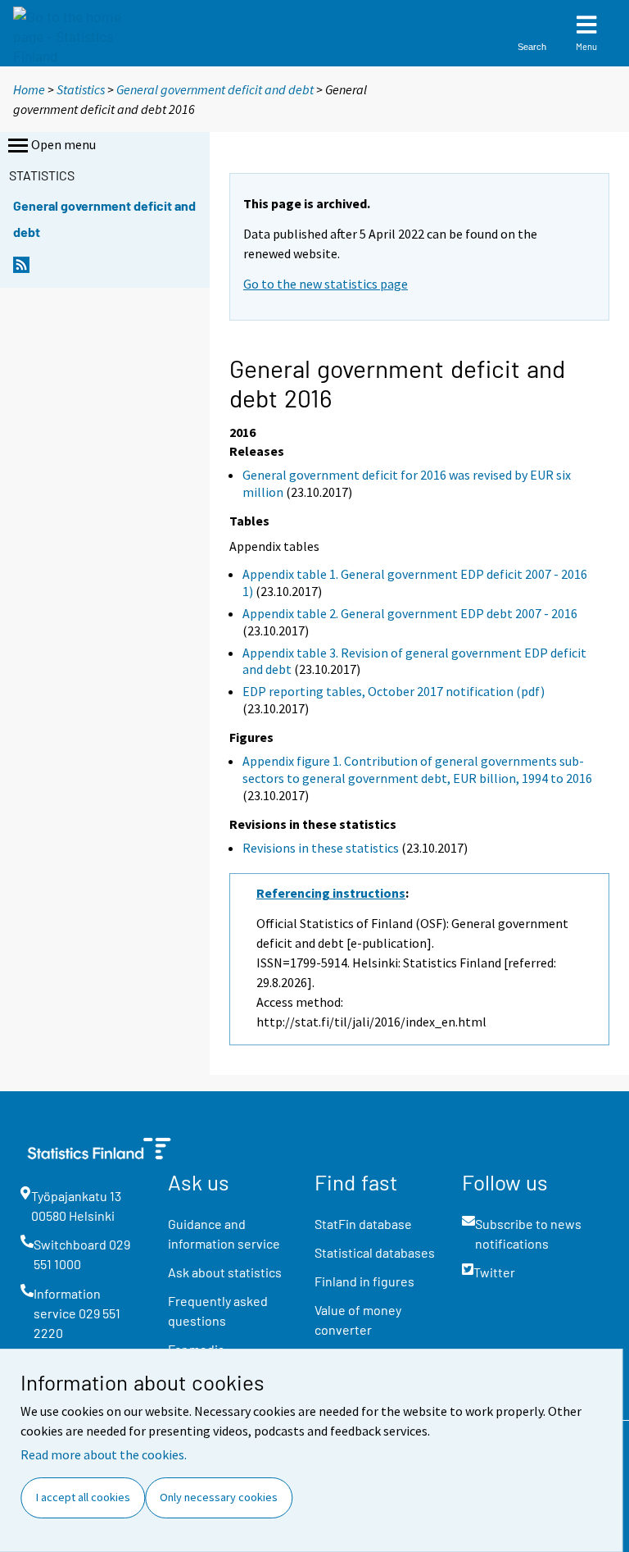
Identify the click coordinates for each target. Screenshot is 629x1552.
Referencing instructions (330, 893)
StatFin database (363, 1223)
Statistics (81, 89)
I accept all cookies (83, 1497)
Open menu (63, 144)
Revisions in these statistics (320, 848)
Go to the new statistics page (325, 283)
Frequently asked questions (218, 1310)
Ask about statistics (225, 1272)
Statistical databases (374, 1252)
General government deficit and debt (215, 89)
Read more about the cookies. (103, 1454)
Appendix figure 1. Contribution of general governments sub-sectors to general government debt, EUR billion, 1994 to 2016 (417, 769)
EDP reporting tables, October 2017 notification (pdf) (393, 691)
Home (29, 89)
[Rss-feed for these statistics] (21, 269)
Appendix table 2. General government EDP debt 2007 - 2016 (409, 613)
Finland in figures (364, 1281)
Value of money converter (357, 1319)
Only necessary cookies (219, 1497)
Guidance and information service (224, 1233)
